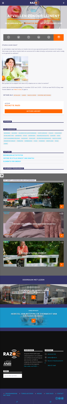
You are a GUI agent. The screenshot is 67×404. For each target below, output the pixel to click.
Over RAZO (49, 393)
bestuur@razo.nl (52, 357)
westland (49, 141)
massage (24, 138)
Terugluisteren (27, 393)
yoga (56, 141)
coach (51, 133)
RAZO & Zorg (32, 95)
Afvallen (17, 95)
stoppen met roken (44, 95)
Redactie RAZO (32, 23)
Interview (32, 135)
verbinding (28, 141)
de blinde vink (9, 135)
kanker (52, 135)
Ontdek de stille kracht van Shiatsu (18, 158)
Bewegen (7, 133)
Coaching (58, 133)
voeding (42, 141)
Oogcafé (32, 138)
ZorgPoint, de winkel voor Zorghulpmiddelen (34, 291)
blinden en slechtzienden (27, 133)
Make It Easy (18, 89)
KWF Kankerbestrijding (12, 138)
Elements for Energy (12, 161)
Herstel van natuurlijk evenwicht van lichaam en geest (34, 315)
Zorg (5, 143)
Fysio (25, 135)
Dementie (18, 135)
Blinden (14, 133)
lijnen (24, 95)
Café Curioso (42, 133)
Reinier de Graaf (9, 141)
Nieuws (33, 11)
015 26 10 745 (52, 354)
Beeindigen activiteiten (13, 155)
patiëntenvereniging (44, 138)
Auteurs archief (33, 111)
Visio (35, 141)
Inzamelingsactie (43, 135)
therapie (20, 141)
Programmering (11, 393)
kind (58, 135)
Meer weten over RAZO (30, 366)
